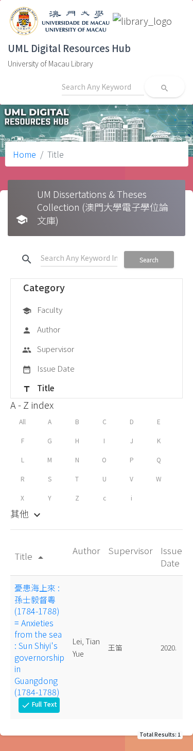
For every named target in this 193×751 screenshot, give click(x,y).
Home (24, 154)
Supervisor (48, 349)
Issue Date (48, 368)
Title (38, 388)
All (22, 421)
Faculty (42, 309)
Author (41, 329)
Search (149, 259)
